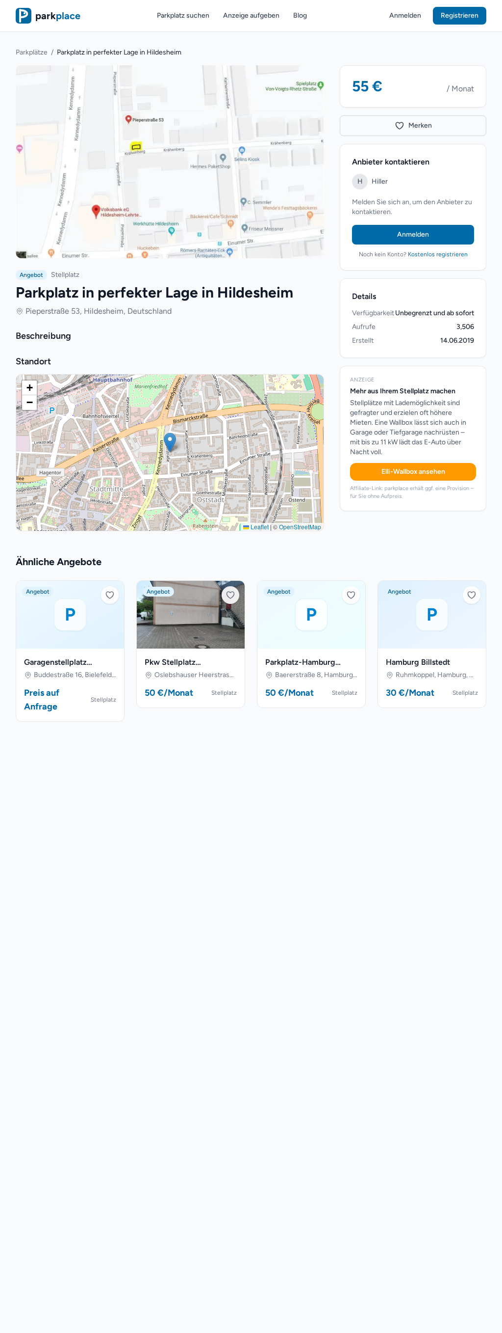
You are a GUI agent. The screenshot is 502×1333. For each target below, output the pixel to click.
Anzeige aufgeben (251, 15)
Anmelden (405, 15)
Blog (300, 15)
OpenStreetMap (300, 526)
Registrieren (459, 15)
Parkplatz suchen (183, 15)
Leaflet (259, 526)
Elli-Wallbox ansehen (413, 471)
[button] (170, 443)
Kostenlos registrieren (438, 254)
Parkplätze (32, 52)
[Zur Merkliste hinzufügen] (110, 595)
